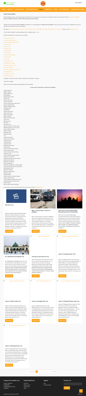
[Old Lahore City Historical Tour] (43, 245)
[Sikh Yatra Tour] (16, 196)
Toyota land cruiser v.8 (10, 40)
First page (31, 371)
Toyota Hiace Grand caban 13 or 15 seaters (51, 29)
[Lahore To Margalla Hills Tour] (43, 289)
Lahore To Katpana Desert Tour (67, 254)
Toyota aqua (8, 44)
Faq (45, 383)
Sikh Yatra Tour (9, 205)
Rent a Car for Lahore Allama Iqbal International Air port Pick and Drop (68, 211)
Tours (41, 9)
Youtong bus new (73, 29)
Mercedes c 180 (8, 61)
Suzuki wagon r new (10, 65)
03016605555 (7, 385)
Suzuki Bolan (8, 71)
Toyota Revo (8, 50)
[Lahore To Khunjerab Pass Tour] (16, 334)
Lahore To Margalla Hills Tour (40, 301)
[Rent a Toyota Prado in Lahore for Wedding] (43, 198)
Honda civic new (9, 75)
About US (10, 9)
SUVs (25, 388)
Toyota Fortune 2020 (10, 55)
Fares (55, 9)
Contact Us (48, 9)
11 (47, 371)
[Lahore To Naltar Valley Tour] (16, 289)
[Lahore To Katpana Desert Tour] (69, 244)
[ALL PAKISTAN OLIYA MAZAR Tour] (16, 245)
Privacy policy (47, 385)
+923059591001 (38, 187)
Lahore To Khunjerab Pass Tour (13, 346)
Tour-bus (26, 383)
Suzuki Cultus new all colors (12, 69)
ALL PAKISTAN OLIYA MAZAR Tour (14, 256)
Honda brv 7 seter (9, 73)
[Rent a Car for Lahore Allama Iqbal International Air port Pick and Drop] (69, 198)
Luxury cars (27, 386)
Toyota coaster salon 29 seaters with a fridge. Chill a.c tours (24, 29)
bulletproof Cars (31, 9)
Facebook (6, 388)
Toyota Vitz (8, 48)
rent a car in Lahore (74, 17)
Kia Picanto (8, 57)
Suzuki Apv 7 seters (10, 63)
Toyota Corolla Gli (9, 38)
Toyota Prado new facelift (11, 42)
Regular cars (27, 385)
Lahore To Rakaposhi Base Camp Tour (68, 301)
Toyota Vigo (8, 52)
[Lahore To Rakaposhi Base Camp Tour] (69, 289)
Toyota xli (7, 46)
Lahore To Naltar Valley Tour (13, 301)
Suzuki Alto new (9, 67)
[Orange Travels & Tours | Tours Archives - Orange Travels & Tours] (43, 3)
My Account (78, 2)
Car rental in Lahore (77, 9)
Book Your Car (19, 9)
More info (9, 231)
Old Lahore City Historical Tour (40, 256)
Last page (54, 371)
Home (3, 9)
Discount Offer (64, 9)
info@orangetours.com (9, 386)
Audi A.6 (7, 59)
